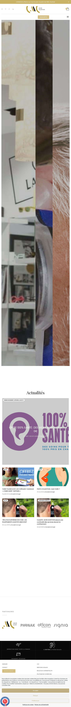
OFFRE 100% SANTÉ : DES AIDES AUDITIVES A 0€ (35, 429)
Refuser (35, 695)
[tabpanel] (18, 302)
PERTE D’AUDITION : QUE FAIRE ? (48, 489)
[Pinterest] (7, 9)
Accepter (35, 690)
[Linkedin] (14, 9)
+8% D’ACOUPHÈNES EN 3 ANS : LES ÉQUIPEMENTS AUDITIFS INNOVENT (14, 521)
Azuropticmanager (40, 436)
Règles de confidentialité (42, 704)
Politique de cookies (28, 704)
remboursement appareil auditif (14, 400)
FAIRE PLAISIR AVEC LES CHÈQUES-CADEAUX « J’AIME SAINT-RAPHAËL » (18, 490)
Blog (5, 469)
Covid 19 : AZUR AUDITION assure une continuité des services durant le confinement (50, 522)
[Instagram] (3, 9)
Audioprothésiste (44, 500)
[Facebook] (10, 9)
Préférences (35, 700)
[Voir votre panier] (67, 9)
